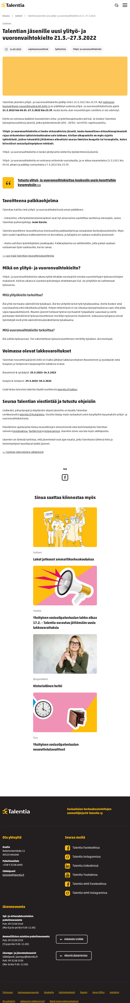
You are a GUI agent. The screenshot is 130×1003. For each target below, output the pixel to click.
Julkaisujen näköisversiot (32, 1001)
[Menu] (125, 5)
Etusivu (6, 16)
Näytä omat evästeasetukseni (64, 1001)
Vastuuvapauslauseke (28, 992)
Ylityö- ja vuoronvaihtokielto (87, 49)
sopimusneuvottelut (38, 49)
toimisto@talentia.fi (13, 875)
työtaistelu (60, 49)
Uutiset (18, 16)
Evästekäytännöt (67, 992)
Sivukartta (49, 992)
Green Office (98, 992)
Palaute (83, 992)
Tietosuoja (8, 992)
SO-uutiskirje (9, 1001)
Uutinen (7, 24)
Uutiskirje (114, 992)
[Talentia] (12, 5)
